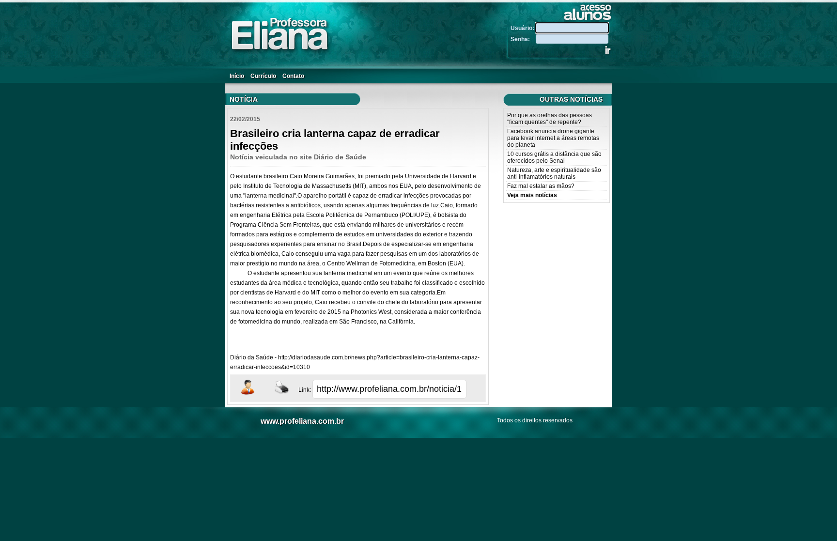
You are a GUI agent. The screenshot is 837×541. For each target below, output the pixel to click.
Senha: (522, 39)
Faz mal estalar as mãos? (540, 186)
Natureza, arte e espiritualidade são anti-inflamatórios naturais (554, 173)
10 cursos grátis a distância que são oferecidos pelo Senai (554, 157)
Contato (293, 76)
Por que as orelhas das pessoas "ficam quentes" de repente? (549, 118)
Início (237, 76)
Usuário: (523, 28)
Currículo (263, 76)
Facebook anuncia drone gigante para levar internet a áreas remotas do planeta (553, 138)
